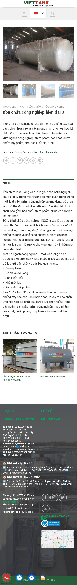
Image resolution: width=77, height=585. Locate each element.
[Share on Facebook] (13, 160)
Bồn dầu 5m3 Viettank (52, 376)
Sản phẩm (26, 106)
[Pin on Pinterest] (33, 160)
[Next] (68, 54)
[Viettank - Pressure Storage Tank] (38, 3)
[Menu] (24, 14)
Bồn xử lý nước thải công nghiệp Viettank (16, 378)
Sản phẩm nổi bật (49, 152)
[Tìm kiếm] (53, 14)
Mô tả (7, 182)
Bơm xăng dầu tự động (21, 512)
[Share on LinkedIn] (40, 160)
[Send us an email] (46, 508)
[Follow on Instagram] (54, 497)
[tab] (38, 183)
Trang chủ (10, 106)
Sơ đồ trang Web (25, 499)
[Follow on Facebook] (46, 497)
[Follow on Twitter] (63, 497)
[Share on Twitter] (20, 160)
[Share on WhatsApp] (6, 160)
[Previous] (9, 54)
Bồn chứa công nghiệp (50, 106)
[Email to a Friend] (26, 160)
